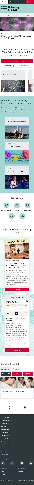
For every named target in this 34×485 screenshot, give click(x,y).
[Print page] (25, 407)
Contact (3, 474)
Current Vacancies (5, 420)
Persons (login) (5, 454)
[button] (9, 407)
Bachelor (9, 66)
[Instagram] (3, 463)
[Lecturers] (22, 216)
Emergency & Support (6, 429)
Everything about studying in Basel (13, 391)
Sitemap (3, 471)
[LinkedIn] (12, 463)
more (4, 394)
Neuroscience (16, 36)
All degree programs (17, 61)
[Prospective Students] (6, 205)
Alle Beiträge (17, 289)
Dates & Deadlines (5, 435)
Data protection (21, 468)
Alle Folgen (17, 350)
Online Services (5, 432)
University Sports (5, 445)
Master (25, 66)
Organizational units (13, 1)
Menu (28, 15)
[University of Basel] (10, 7)
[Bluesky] (31, 463)
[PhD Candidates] (27, 205)
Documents (21, 1)
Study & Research (6, 374)
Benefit (27, 374)
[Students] (17, 205)
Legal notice (4, 468)
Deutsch (4, 1)
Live (17, 374)
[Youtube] (22, 463)
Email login (4, 426)
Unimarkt (3, 451)
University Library (5, 438)
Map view (16, 369)
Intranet (3, 448)
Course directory (5, 442)
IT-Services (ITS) (5, 423)
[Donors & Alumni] (11, 216)
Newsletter (20, 471)
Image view (7, 369)
